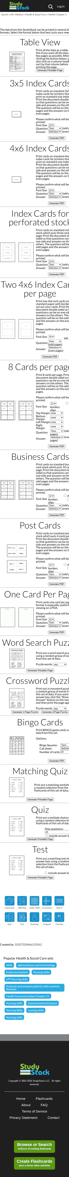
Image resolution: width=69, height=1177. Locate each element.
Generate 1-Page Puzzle (25, 712)
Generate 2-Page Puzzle (54, 712)
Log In (61, 6)
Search (4, 14)
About (25, 1105)
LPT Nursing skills (17, 979)
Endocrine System (17, 972)
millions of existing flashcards (34, 1146)
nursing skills (36, 1010)
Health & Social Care (35, 14)
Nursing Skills (14, 1010)
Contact (53, 1118)
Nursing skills (41, 972)
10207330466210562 (28, 944)
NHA (9, 965)
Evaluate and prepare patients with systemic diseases (33, 988)
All (11, 14)
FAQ (44, 1105)
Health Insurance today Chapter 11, (28, 996)
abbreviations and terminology (36, 965)
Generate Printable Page (49, 70)
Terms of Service (34, 1111)
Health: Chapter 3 (57, 14)
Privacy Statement (23, 1118)
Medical (19, 14)
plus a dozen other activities (34, 1163)
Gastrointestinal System (42, 1003)
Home (20, 1098)
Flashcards (44, 1098)
